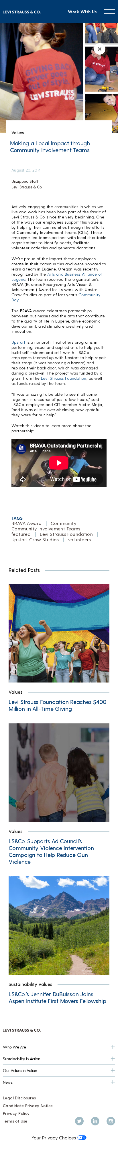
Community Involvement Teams (45, 528)
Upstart (18, 342)
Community (63, 523)
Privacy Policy (16, 1113)
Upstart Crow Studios (35, 539)
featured (21, 534)
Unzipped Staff (24, 181)
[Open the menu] (109, 11)
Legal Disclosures (19, 1097)
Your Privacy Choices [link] (54, 1137)
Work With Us (82, 11)
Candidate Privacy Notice (28, 1105)
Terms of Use (15, 1121)
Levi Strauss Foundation (63, 378)
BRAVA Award (26, 523)
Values (17, 132)
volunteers (79, 539)
